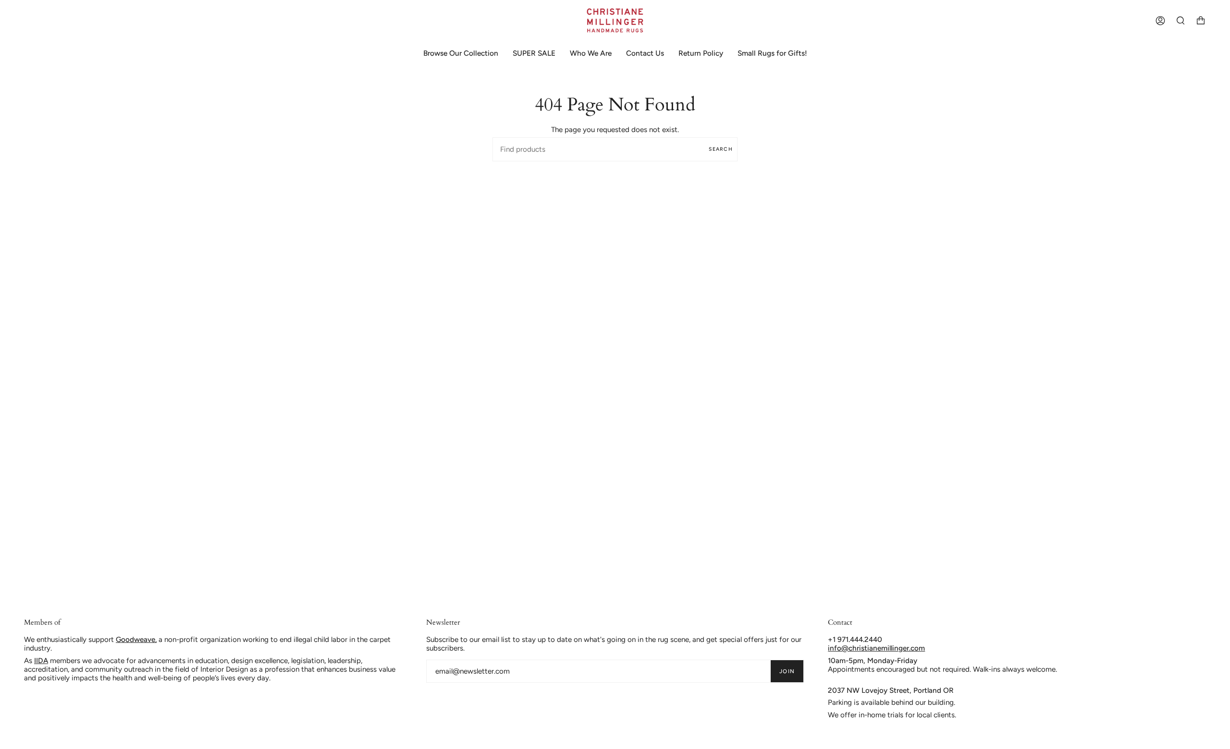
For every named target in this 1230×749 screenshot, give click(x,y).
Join (787, 671)
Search (721, 149)
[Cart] (1201, 20)
